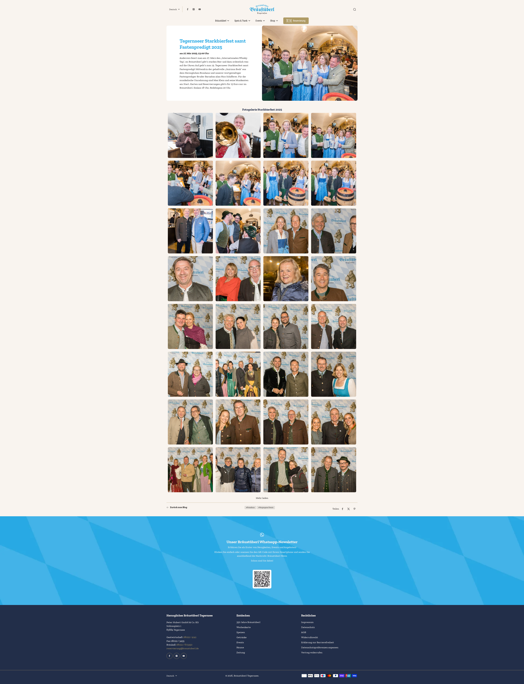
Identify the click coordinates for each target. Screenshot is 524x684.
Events (240, 642)
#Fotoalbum (250, 507)
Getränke (241, 637)
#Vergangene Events (265, 507)
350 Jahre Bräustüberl (248, 622)
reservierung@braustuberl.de (182, 648)
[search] (355, 9)
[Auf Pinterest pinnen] (355, 509)
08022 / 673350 (184, 644)
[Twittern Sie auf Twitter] (349, 509)
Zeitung (240, 652)
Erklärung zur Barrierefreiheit (317, 642)
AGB (303, 632)
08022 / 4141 (189, 637)
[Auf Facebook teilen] (343, 509)
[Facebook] (188, 9)
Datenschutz (308, 627)
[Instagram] (194, 9)
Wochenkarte (243, 627)
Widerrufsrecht (309, 637)
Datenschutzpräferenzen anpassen (319, 647)
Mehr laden (262, 497)
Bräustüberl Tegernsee (246, 675)
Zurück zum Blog (178, 507)
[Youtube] (200, 9)
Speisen (240, 632)
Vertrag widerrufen (311, 652)
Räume (240, 647)
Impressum (307, 622)
